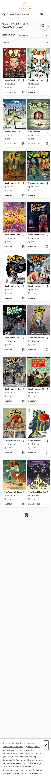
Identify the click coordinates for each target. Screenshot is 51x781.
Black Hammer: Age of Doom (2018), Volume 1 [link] (13, 338)
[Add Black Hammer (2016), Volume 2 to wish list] (23, 401)
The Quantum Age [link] (36, 183)
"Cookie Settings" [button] (34, 763)
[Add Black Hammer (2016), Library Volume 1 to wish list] (23, 195)
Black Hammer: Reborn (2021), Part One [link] (37, 235)
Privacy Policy (33, 746)
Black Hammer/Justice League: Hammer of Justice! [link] (13, 235)
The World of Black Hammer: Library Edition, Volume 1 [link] (37, 338)
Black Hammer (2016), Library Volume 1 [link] (13, 183)
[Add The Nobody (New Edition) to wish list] (47, 92)
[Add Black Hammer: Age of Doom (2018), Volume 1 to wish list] (23, 350)
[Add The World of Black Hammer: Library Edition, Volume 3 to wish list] (23, 504)
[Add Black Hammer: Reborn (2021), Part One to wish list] (47, 247)
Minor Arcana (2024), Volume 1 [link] (13, 132)
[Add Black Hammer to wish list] (47, 298)
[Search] (3, 14)
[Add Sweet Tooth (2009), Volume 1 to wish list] (23, 92)
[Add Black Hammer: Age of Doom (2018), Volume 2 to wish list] (23, 298)
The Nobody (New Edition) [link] (37, 80)
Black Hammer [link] (34, 286)
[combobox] (20, 14)
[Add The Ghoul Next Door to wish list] (47, 504)
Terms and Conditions (13, 746)
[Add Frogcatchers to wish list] (47, 144)
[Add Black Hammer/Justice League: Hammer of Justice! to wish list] (23, 247)
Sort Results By (8, 35)
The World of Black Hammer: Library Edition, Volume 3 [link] (13, 492)
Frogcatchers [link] (34, 132)
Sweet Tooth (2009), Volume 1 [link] (13, 80)
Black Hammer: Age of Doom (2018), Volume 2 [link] (13, 286)
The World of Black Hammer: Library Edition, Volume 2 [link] (13, 441)
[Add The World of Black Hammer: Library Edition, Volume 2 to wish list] (23, 452)
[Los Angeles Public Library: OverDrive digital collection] (25, 5)
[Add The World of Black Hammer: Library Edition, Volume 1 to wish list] (47, 350)
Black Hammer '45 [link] (36, 389)
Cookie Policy (34, 773)
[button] (42, 26)
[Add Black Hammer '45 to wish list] (47, 401)
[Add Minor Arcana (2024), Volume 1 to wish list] (23, 144)
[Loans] (41, 15)
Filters (6, 42)
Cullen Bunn (35, 495)
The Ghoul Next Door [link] (37, 492)
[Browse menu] (46, 14)
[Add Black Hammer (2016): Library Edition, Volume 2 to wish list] (47, 452)
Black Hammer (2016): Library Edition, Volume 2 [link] (37, 441)
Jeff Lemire (11, 84)
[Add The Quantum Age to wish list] (47, 195)
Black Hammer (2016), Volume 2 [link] (13, 389)
